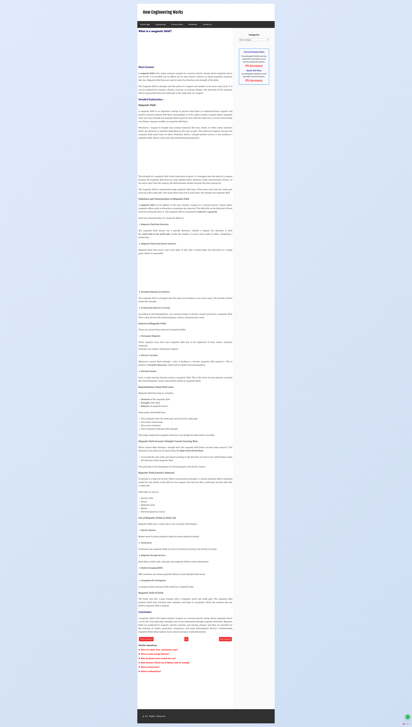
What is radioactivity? (149, 671)
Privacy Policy (177, 24)
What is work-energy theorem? (154, 654)
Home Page (145, 24)
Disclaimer (192, 24)
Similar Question (146, 639)
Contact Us (207, 24)
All (186, 639)
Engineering (160, 24)
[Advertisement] (185, 49)
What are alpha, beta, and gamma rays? (158, 649)
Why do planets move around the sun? (157, 658)
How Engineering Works (163, 12)
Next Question (225, 639)
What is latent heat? (149, 667)
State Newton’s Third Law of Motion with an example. (164, 662)
